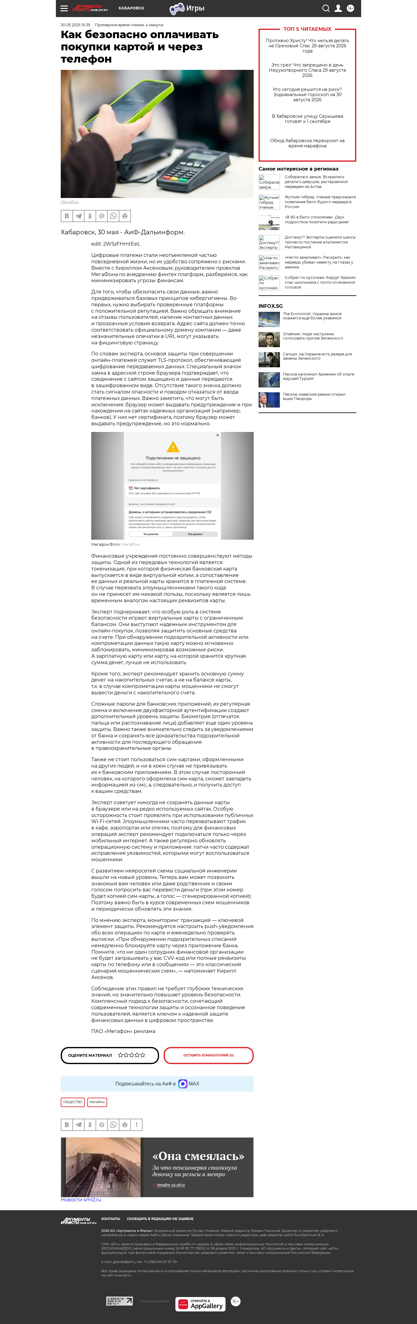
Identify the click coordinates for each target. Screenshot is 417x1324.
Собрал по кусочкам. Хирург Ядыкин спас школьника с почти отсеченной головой (320, 282)
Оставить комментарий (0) (208, 1055)
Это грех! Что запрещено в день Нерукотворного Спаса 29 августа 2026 (307, 70)
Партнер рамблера (154, 1301)
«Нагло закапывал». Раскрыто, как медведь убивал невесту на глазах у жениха (319, 262)
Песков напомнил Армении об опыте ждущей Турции (318, 376)
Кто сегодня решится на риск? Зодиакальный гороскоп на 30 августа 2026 (307, 95)
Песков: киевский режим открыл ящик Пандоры (314, 396)
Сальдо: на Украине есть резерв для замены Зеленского (317, 356)
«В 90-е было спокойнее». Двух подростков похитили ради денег (317, 219)
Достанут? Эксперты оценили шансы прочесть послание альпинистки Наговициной (320, 242)
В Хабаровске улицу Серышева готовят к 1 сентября (307, 119)
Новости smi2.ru (81, 1200)
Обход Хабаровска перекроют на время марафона (307, 143)
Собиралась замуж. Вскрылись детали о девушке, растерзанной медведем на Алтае (316, 181)
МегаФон (70, 202)
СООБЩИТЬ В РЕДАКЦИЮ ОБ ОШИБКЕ (160, 1219)
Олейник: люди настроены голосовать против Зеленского (313, 336)
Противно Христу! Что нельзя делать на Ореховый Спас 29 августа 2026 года (307, 46)
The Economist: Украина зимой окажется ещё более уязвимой (312, 316)
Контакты (110, 1219)
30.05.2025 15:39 (75, 25)
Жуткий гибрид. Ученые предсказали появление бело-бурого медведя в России (320, 202)
